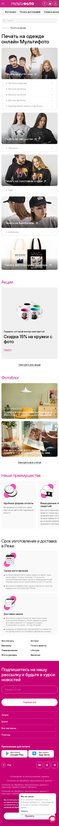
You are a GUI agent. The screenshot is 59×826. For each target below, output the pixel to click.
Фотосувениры (9, 655)
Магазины (6, 645)
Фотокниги (10, 12)
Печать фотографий (30, 12)
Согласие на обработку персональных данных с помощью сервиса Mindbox (25, 792)
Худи (10, 190)
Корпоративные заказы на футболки (25, 106)
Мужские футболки (17, 94)
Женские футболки (17, 89)
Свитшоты (13, 148)
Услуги (4, 715)
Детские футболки (17, 100)
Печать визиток (39, 645)
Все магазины (8, 728)
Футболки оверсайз (17, 83)
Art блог (35, 641)
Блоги (4, 721)
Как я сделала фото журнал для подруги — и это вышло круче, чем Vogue (27, 452)
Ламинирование (9, 650)
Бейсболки (13, 232)
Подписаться (29, 702)
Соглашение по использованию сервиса (29, 776)
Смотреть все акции (29, 365)
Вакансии (35, 655)
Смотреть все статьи (29, 462)
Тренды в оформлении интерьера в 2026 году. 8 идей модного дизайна (28, 413)
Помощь (5, 734)
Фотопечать (7, 641)
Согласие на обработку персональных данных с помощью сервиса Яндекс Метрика (25, 786)
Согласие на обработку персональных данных (29, 780)
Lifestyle (35, 650)
